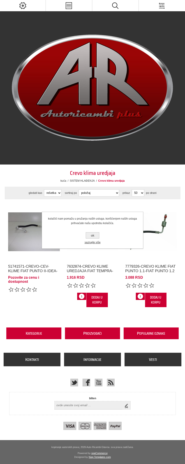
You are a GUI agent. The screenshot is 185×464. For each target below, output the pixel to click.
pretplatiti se (127, 405)
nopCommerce (99, 453)
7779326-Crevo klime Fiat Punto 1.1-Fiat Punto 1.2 (150, 268)
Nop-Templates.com (100, 457)
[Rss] (110, 382)
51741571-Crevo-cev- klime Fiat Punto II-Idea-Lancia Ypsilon (33, 271)
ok (92, 235)
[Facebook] (86, 382)
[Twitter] (74, 382)
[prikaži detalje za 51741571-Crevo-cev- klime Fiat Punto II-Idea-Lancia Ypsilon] (34, 232)
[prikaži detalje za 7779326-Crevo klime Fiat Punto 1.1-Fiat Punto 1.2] (151, 232)
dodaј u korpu (97, 300)
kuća (63, 180)
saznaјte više (93, 242)
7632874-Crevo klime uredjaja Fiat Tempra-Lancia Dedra (90, 271)
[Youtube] (98, 382)
